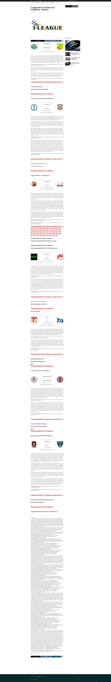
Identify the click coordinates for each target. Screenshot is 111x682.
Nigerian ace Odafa (47, 394)
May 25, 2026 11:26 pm (73, 65)
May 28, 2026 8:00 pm (73, 55)
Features (47, 2)
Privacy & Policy (38, 0)
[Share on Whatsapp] (60, 41)
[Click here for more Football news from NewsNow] (68, 6)
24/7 (76, 6)
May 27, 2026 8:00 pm (73, 60)
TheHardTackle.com (35, 679)
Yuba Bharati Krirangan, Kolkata (47, 382)
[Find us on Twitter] (76, 1)
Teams (58, 2)
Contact (41, 0)
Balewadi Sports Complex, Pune (47, 323)
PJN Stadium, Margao (47, 49)
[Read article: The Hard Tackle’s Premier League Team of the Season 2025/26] (67, 59)
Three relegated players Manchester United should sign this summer (75, 53)
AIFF (33, 653)
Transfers (42, 2)
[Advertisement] (47, 665)
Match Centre (37, 2)
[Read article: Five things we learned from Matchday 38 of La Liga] (67, 64)
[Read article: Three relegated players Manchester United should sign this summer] (67, 54)
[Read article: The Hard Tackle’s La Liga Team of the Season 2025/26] (72, 45)
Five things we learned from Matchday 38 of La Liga (75, 63)
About (31, 0)
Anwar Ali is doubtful (51, 396)
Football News (74, 6)
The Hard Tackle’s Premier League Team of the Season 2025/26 (75, 58)
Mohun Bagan (37, 653)
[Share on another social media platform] (62, 41)
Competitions (52, 2)
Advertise (34, 0)
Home (32, 2)
